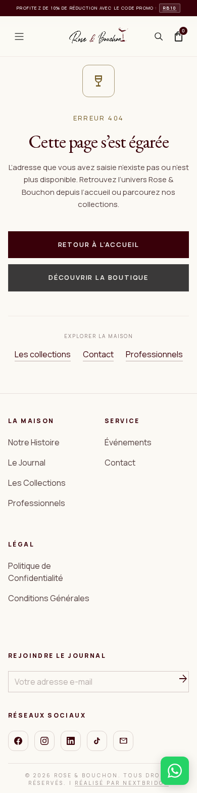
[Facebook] (18, 741)
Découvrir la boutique (98, 277)
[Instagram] (44, 741)
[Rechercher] (159, 36)
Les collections (43, 354)
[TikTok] (97, 741)
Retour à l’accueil (98, 244)
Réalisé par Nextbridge (122, 782)
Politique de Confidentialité (35, 571)
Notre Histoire (34, 442)
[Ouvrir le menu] (19, 36)
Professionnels (154, 354)
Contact (98, 354)
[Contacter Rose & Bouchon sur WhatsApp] (175, 771)
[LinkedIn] (71, 741)
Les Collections (37, 482)
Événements (128, 442)
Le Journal (26, 462)
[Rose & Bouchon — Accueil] (98, 36)
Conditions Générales (48, 598)
